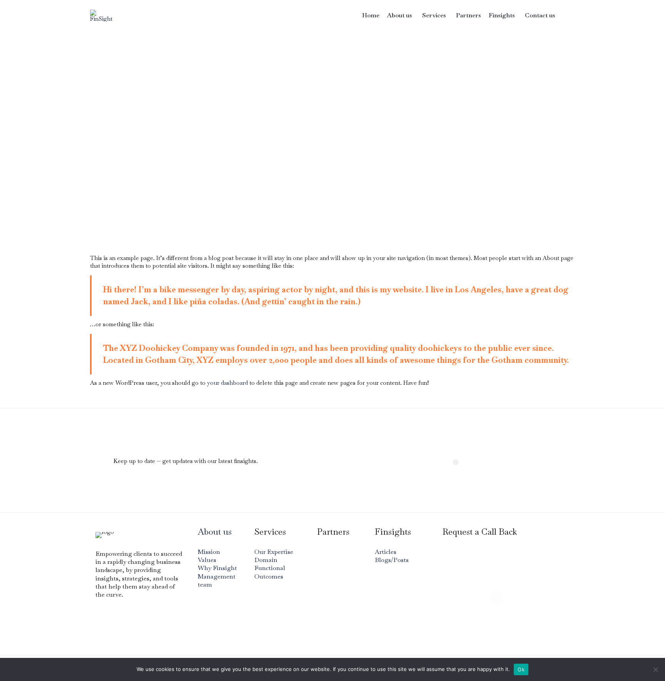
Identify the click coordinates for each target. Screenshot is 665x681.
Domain (265, 560)
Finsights (502, 15)
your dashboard (227, 382)
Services (434, 15)
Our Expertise (273, 552)
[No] (655, 669)
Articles (385, 552)
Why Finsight (217, 568)
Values (207, 560)
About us (399, 15)
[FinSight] (103, 16)
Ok (521, 669)
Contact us (540, 15)
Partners (468, 15)
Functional (269, 568)
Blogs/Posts (392, 560)
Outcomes (268, 576)
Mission (209, 552)
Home (370, 15)
